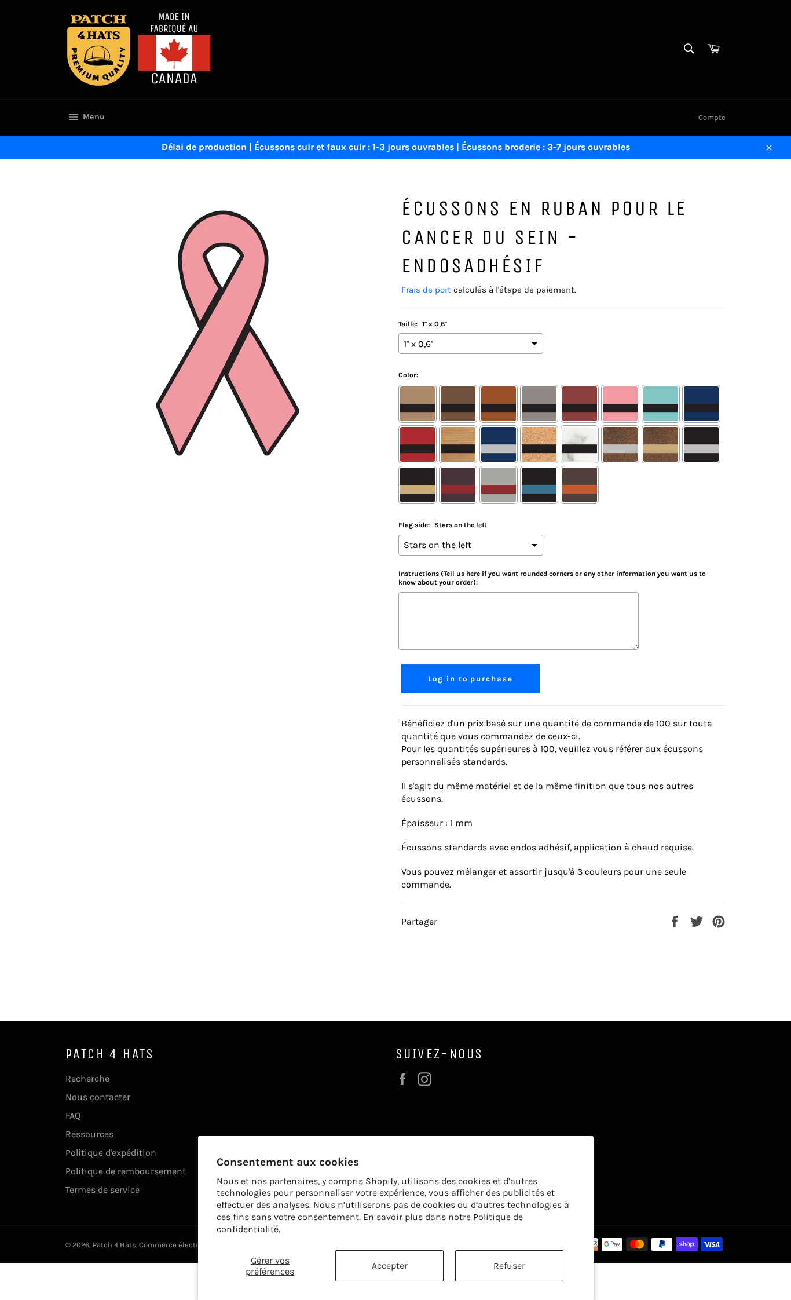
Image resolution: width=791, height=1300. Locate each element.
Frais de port (426, 289)
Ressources (89, 1134)
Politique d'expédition (110, 1152)
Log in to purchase (470, 678)
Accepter (390, 1265)
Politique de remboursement (125, 1171)
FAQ (72, 1115)
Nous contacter (97, 1096)
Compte (712, 117)
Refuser (509, 1265)
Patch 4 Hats (114, 1244)
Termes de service (102, 1189)
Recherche (87, 1078)
